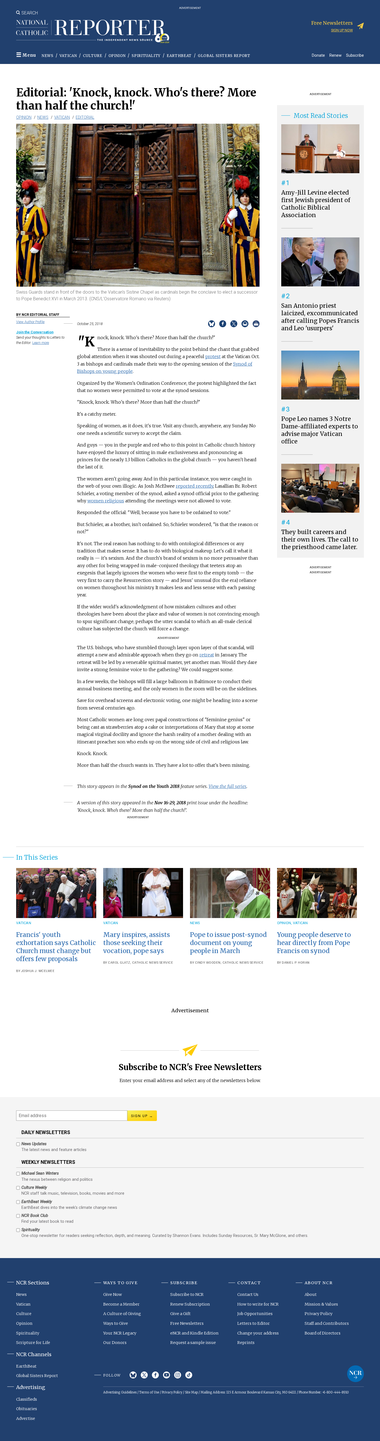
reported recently (194, 486)
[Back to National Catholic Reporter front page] (92, 31)
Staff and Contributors (327, 1323)
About (311, 1294)
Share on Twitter (233, 323)
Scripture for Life (33, 1342)
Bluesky (133, 1374)
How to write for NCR (258, 1304)
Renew (335, 55)
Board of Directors (322, 1333)
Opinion (117, 55)
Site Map (191, 1392)
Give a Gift (180, 1313)
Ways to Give (115, 1323)
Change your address (258, 1333)
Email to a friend (244, 323)
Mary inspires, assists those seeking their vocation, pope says (136, 943)
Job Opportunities (255, 1313)
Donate (318, 55)
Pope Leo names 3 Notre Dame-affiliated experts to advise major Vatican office (319, 430)
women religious (105, 501)
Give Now (112, 1294)
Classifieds (26, 1399)
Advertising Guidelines (120, 1392)
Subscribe (355, 55)
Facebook (155, 1374)
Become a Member (121, 1304)
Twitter (144, 1374)
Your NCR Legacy (119, 1333)
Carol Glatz (119, 962)
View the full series (227, 786)
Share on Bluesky (211, 323)
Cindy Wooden (208, 962)
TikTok (188, 1374)
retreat (206, 655)
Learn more (40, 343)
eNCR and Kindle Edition (194, 1333)
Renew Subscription (190, 1304)
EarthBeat (179, 55)
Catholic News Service (152, 962)
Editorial (85, 117)
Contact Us (247, 1294)
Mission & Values (321, 1304)
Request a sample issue (193, 1342)
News (47, 55)
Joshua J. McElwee (38, 971)
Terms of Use (149, 1392)
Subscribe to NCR (187, 1294)
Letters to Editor (253, 1323)
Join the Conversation (34, 332)
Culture (92, 55)
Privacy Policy (318, 1313)
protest (213, 356)
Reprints (246, 1342)
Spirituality (146, 55)
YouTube (166, 1374)
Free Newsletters (187, 1323)
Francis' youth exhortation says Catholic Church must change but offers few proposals (56, 947)
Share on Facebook (222, 323)
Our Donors (115, 1342)
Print (256, 323)
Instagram (177, 1374)
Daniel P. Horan (296, 962)
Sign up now (342, 30)
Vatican (68, 55)
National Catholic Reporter (355, 1373)
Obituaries (26, 1408)
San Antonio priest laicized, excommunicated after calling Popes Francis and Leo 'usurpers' (320, 317)
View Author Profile (30, 322)
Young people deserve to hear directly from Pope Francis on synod (314, 943)
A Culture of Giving (122, 1313)
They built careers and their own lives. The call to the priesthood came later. (319, 540)
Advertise (25, 1418)
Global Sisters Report (224, 55)
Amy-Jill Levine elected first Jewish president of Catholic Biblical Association (315, 204)
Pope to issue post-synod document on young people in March (228, 943)
